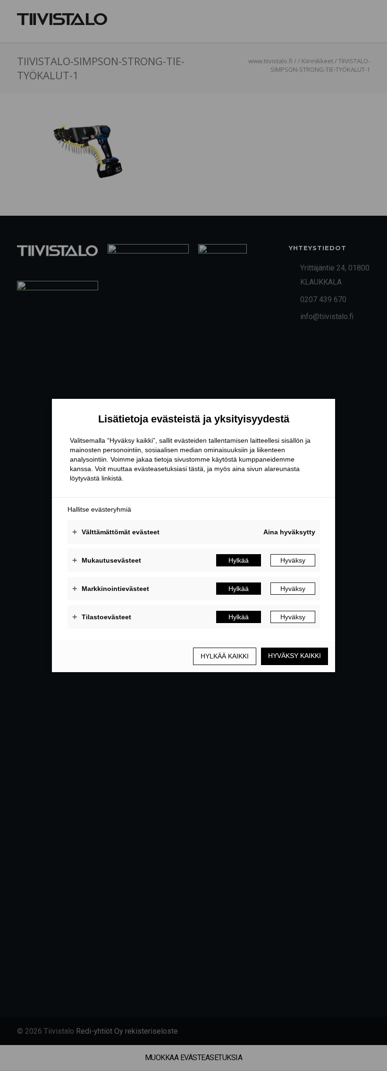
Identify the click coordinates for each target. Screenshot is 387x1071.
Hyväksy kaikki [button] (294, 655)
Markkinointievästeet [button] (110, 588)
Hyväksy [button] (292, 560)
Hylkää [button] (238, 560)
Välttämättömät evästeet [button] (116, 532)
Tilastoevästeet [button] (101, 617)
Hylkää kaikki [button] (225, 656)
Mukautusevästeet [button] (106, 560)
